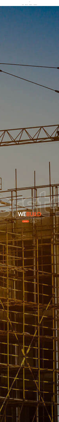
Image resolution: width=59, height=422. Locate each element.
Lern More (25, 221)
